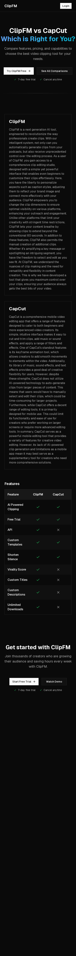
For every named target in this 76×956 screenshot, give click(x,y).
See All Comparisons (54, 71)
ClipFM (10, 5)
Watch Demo (54, 681)
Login (65, 6)
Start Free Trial (21, 681)
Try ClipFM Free (16, 71)
